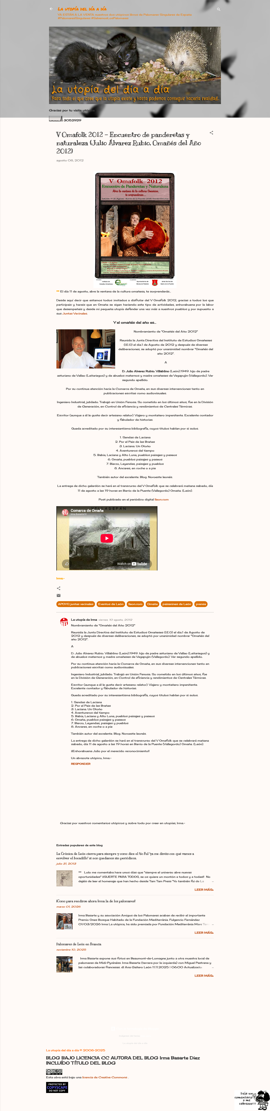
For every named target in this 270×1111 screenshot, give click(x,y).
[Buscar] (219, 10)
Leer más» (204, 889)
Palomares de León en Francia (78, 944)
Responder (80, 763)
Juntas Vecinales (74, 313)
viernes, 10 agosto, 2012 (115, 619)
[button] (211, 133)
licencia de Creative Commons (105, 1077)
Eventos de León (110, 604)
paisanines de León (177, 604)
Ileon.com (162, 499)
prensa (201, 604)
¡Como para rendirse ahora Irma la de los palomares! (95, 901)
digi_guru (146, 1036)
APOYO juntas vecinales (75, 604)
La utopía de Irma (84, 619)
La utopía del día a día (82, 9)
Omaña (152, 604)
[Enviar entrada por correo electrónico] (58, 596)
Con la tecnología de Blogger (137, 1028)
